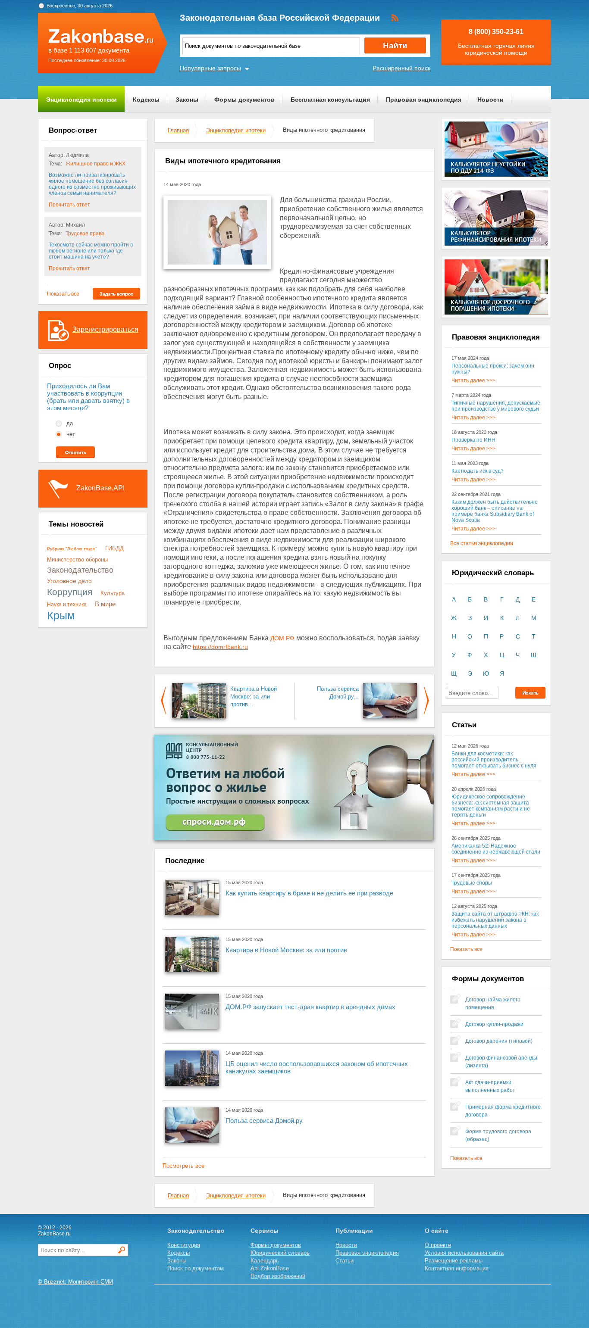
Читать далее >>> (473, 380)
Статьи (344, 1260)
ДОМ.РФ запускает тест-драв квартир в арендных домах (310, 1006)
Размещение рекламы (453, 1260)
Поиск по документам (195, 1268)
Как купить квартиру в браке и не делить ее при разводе (309, 893)
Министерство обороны (77, 559)
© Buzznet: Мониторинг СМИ (75, 1281)
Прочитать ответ (69, 205)
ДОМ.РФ (282, 638)
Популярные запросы (210, 68)
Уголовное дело (69, 580)
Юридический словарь (280, 1253)
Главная (178, 130)
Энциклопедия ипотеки (81, 99)
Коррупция (69, 592)
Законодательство (80, 570)
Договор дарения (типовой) (499, 1041)
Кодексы (146, 99)
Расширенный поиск (401, 68)
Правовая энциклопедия (423, 99)
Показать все (63, 294)
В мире (105, 604)
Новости (490, 99)
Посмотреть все (183, 1166)
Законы (186, 99)
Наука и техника (67, 605)
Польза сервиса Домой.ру (264, 1120)
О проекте (438, 1245)
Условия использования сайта (464, 1253)
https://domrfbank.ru (220, 646)
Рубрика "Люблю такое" (72, 548)
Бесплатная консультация (330, 99)
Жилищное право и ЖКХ (95, 164)
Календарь (265, 1260)
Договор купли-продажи (494, 1024)
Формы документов (244, 99)
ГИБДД (114, 548)
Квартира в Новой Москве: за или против (286, 950)
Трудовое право (85, 234)
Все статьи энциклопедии (481, 543)
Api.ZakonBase (270, 1268)
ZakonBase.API (100, 488)
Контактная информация (457, 1268)
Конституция (183, 1245)
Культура (112, 593)
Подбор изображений (278, 1276)
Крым (61, 615)
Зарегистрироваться (105, 329)
